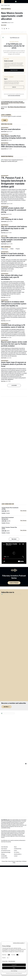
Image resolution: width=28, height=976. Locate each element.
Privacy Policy (5, 861)
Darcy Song (3, 214)
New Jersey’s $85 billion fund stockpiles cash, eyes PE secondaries (11, 277)
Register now (14, 70)
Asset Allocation (14, 101)
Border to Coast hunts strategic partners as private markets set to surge (13, 255)
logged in (9, 116)
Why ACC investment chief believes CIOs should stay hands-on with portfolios (14, 228)
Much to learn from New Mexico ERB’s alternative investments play (13, 146)
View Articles (23, 510)
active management (5, 101)
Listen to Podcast (14, 582)
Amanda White (4, 22)
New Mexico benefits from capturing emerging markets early (13, 137)
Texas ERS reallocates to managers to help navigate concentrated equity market (14, 240)
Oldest (11, 248)
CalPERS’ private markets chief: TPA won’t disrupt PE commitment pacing (13, 210)
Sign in (14, 87)
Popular (18, 248)
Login (4, 120)
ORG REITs (6, 104)
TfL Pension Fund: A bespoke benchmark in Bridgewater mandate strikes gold (13, 182)
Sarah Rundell (3, 131)
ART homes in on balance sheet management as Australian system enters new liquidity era (13, 304)
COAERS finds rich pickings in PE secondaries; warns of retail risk (13, 326)
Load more (14, 385)
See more (14, 539)
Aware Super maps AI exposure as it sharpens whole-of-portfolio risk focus (13, 364)
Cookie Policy (18, 861)
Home (2, 5)
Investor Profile (6, 8)
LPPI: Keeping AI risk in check (12, 219)
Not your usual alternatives (11, 129)
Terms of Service (11, 861)
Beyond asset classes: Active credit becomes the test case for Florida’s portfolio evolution (14, 344)
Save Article (3, 25)
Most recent (5, 248)
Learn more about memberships (14, 95)
